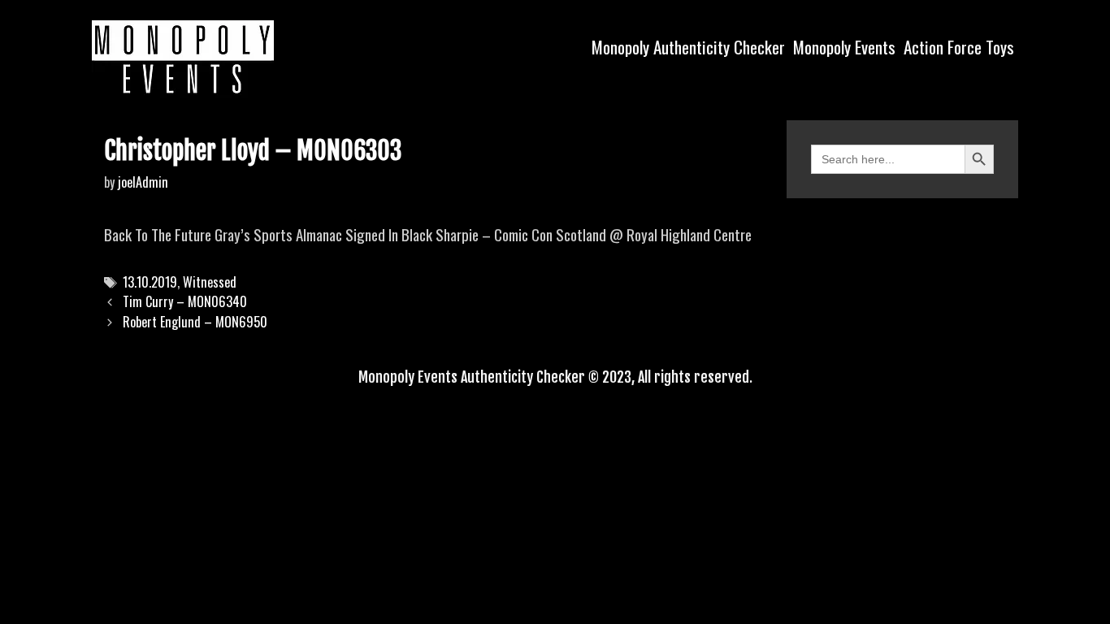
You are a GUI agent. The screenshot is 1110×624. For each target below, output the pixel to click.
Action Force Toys (959, 46)
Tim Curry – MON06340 (185, 301)
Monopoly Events (844, 46)
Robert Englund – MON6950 (195, 322)
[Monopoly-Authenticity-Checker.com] (183, 57)
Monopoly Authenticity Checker (688, 46)
